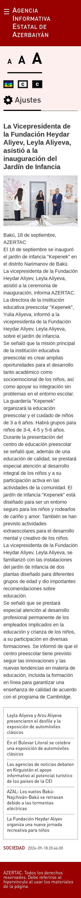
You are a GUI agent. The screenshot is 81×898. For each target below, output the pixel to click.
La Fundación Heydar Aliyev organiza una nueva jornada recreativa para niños (34, 825)
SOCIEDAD (14, 848)
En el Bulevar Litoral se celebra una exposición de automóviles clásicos (38, 749)
